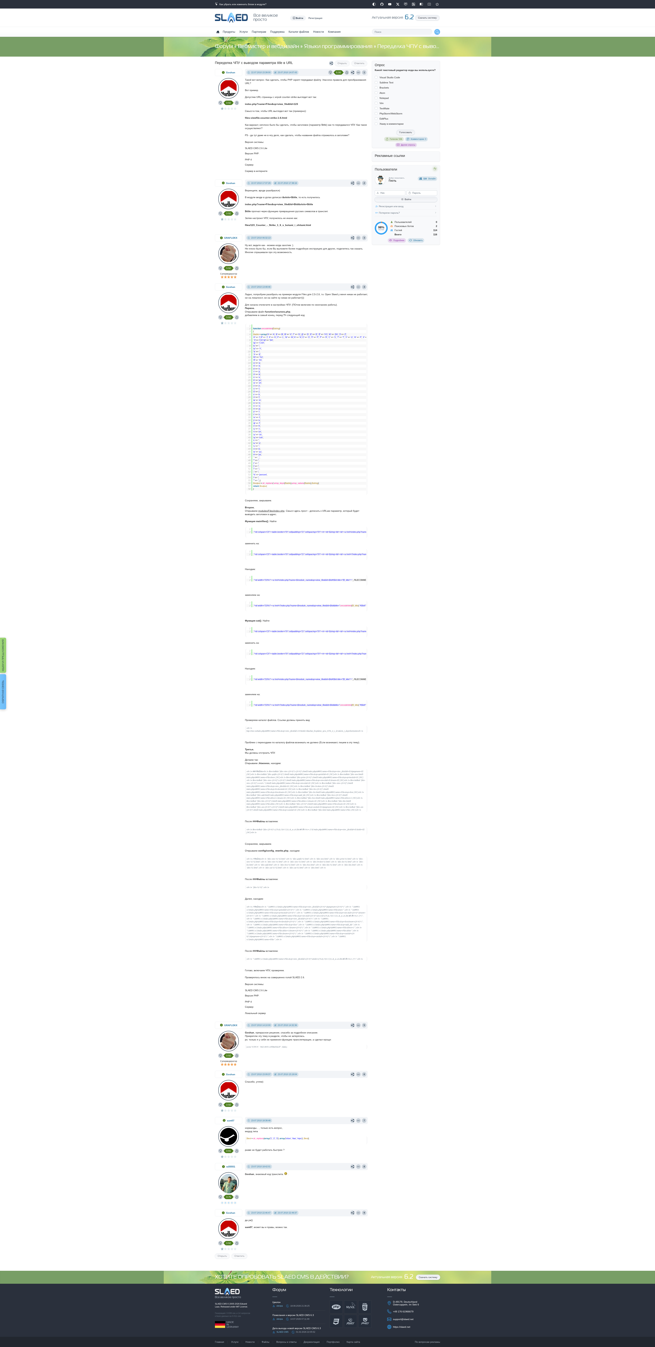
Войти (408, 199)
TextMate (384, 108)
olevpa (279, 1306)
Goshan (230, 72)
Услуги (243, 31)
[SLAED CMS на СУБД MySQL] (350, 1306)
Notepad (384, 98)
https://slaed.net (401, 1327)
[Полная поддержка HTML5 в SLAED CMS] (364, 1306)
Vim (382, 103)
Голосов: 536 (396, 139)
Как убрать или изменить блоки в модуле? (242, 4)
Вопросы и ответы (286, 1342)
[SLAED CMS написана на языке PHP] (336, 1306)
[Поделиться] (331, 63)
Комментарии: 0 (418, 139)
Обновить (418, 240)
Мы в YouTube (390, 4)
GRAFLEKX (230, 237)
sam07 (230, 1120)
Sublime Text (386, 82)
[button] (298, 18)
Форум (224, 46)
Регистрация (315, 18)
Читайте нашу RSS (413, 4)
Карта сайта (353, 1342)
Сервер (249, 164)
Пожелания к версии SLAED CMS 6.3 (293, 1315)
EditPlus (384, 118)
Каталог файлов (299, 31)
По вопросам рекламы (427, 1342)
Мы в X (398, 4)
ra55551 (230, 1166)
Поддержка (277, 31)
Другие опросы (408, 145)
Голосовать (405, 132)
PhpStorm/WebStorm (391, 113)
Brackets (384, 87)
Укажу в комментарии (392, 123)
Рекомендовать (437, 4)
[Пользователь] (358, 72)
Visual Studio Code (390, 77)
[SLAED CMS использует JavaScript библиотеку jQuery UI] (364, 1321)
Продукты (229, 31)
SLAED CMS (221, 1304)
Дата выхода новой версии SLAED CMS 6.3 (296, 1328)
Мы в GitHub (382, 4)
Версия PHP (252, 153)
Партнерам (259, 31)
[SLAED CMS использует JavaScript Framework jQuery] (350, 1321)
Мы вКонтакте (406, 4)
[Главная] (218, 32)
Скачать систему (427, 17)
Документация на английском (429, 4)
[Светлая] (374, 4)
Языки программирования (339, 46)
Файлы (265, 1342)
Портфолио (333, 1342)
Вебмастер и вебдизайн (269, 46)
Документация (312, 1342)
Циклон (276, 1302)
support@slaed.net (403, 1319)
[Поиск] (437, 32)
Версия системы (254, 142)
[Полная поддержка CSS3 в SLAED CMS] (336, 1321)
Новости (318, 31)
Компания (334, 31)
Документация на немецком (421, 4)
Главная (219, 1342)
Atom (382, 93)
